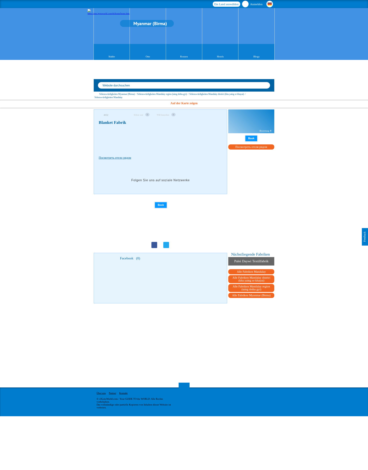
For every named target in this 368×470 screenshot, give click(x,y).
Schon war (138, 115)
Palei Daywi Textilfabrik (251, 261)
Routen (184, 56)
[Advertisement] (168, 139)
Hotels (220, 56)
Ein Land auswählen (226, 4)
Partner (112, 393)
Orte (148, 56)
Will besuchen (163, 115)
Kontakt (123, 393)
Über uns (101, 393)
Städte (111, 56)
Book (161, 205)
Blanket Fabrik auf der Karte (251, 124)
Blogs (256, 56)
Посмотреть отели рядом (115, 157)
